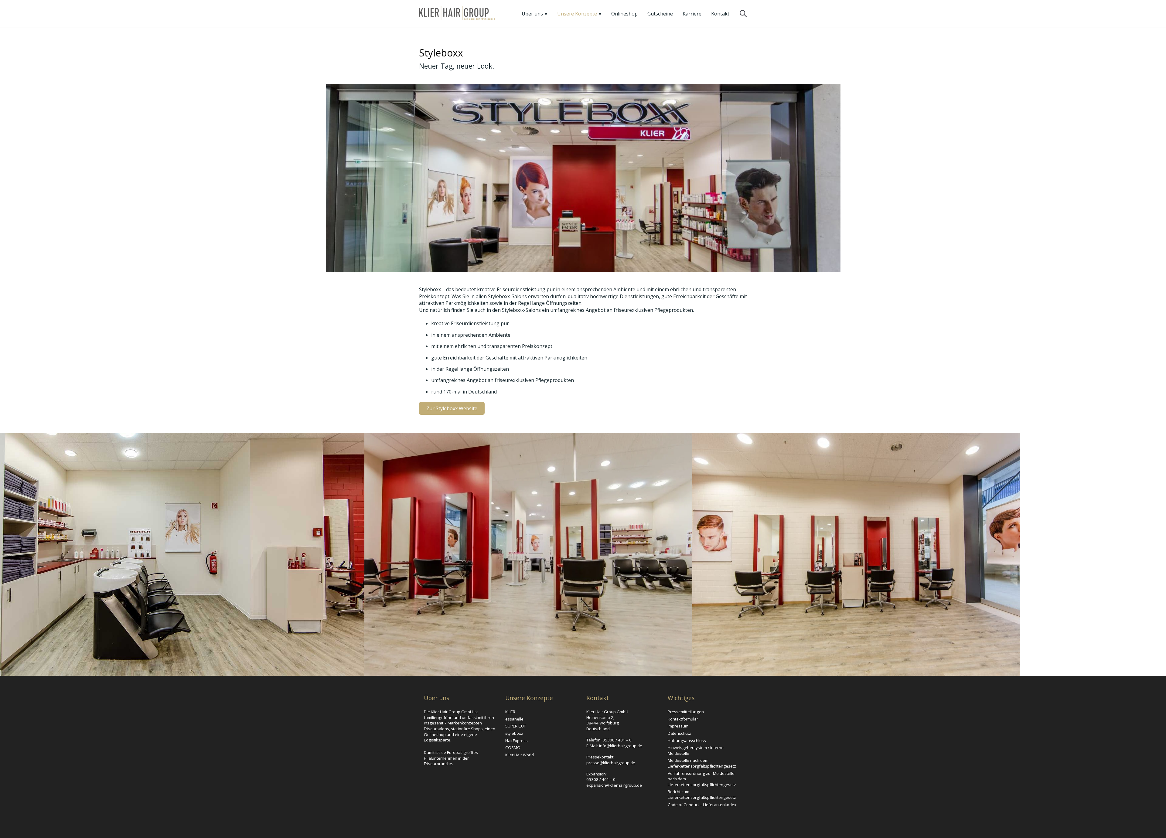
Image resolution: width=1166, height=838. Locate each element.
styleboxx (514, 733)
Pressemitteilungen (686, 711)
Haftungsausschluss (687, 740)
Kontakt (720, 13)
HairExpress (516, 740)
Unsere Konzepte (577, 13)
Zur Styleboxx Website (451, 408)
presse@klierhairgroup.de (610, 762)
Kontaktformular (683, 719)
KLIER (510, 711)
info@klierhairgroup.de (620, 745)
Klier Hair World (519, 755)
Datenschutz (679, 733)
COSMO (512, 747)
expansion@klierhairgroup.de (614, 785)
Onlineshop (624, 13)
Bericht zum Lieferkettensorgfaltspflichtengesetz (702, 794)
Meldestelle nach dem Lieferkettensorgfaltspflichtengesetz (702, 763)
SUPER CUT (515, 726)
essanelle (514, 719)
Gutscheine (660, 13)
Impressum (678, 726)
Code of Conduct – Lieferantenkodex (702, 804)
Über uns (533, 13)
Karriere (692, 13)
